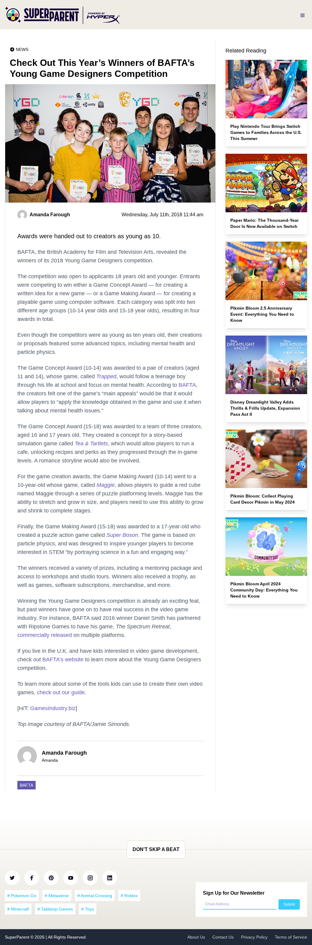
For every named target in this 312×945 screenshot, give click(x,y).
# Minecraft (18, 909)
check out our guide (61, 692)
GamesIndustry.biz (53, 708)
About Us (196, 937)
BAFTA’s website (62, 659)
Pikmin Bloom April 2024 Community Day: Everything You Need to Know (264, 589)
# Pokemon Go (21, 895)
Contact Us (223, 937)
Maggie (106, 485)
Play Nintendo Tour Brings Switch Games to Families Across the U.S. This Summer (266, 132)
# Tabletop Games (55, 909)
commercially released (44, 635)
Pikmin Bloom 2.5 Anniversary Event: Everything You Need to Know (262, 314)
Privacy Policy (254, 937)
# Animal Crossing (94, 895)
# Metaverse (57, 895)
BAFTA (187, 385)
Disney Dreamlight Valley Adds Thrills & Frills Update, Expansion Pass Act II (265, 408)
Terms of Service (291, 937)
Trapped (106, 376)
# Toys (87, 909)
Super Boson (122, 535)
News (22, 49)
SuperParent (17, 937)
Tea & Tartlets (91, 443)
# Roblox (129, 895)
